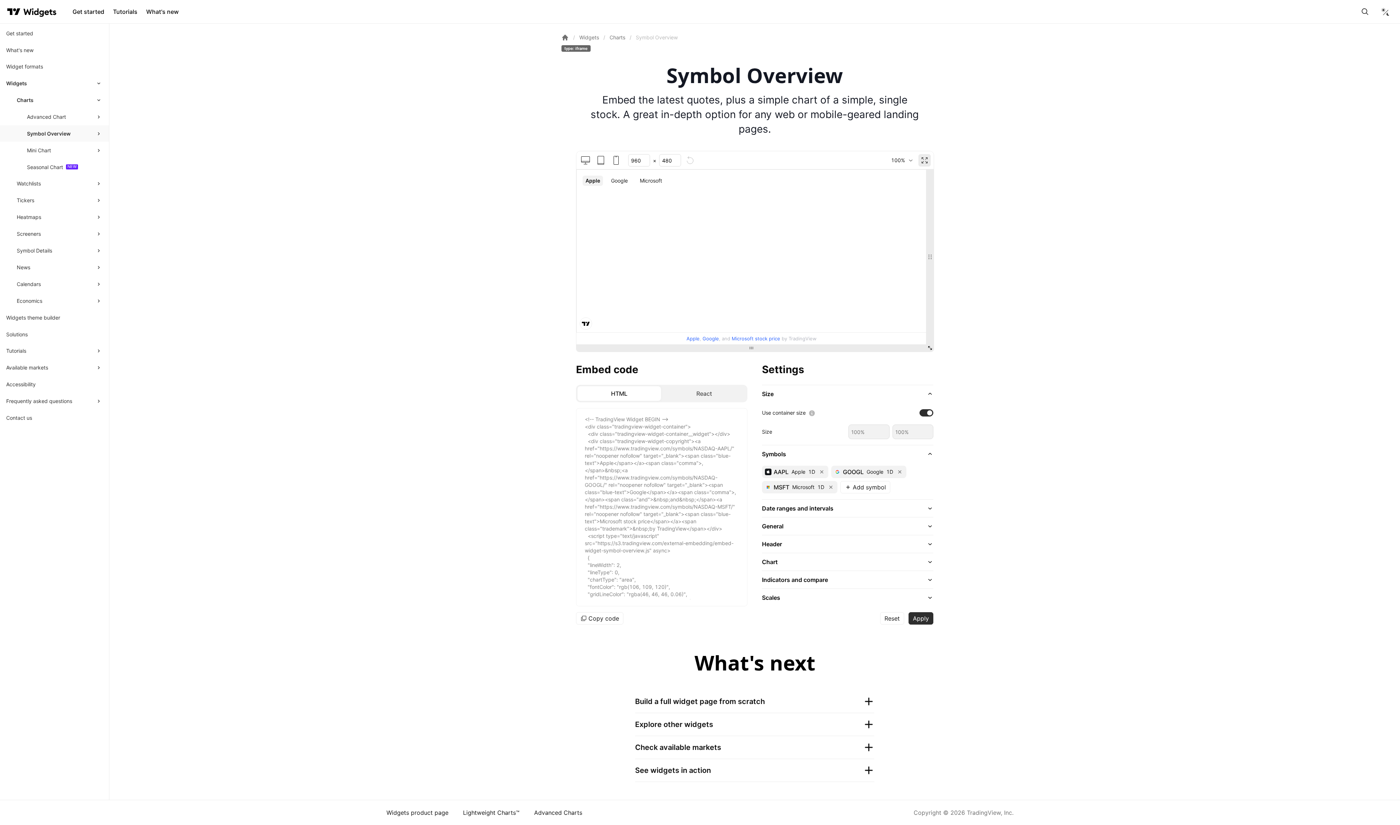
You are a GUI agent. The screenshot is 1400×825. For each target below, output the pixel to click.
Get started (88, 11)
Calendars (29, 284)
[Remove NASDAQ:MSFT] (831, 487)
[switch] (926, 413)
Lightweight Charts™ (491, 812)
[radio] (619, 393)
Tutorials (125, 11)
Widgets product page (417, 812)
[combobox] (901, 160)
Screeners (29, 234)
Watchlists (29, 183)
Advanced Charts (558, 812)
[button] (847, 394)
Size (767, 432)
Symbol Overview (49, 133)
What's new (162, 11)
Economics (29, 301)
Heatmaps (29, 217)
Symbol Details (34, 250)
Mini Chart (39, 150)
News (23, 267)
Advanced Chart (46, 117)
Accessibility (21, 384)
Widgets (16, 83)
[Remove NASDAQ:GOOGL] (899, 472)
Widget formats (24, 66)
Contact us (19, 418)
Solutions (17, 334)
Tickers (25, 200)
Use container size (784, 413)
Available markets (27, 367)
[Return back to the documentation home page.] (565, 37)
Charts (25, 100)
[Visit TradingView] (13, 11)
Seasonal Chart (45, 167)
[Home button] (40, 12)
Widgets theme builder (33, 317)
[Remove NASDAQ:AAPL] (821, 472)
